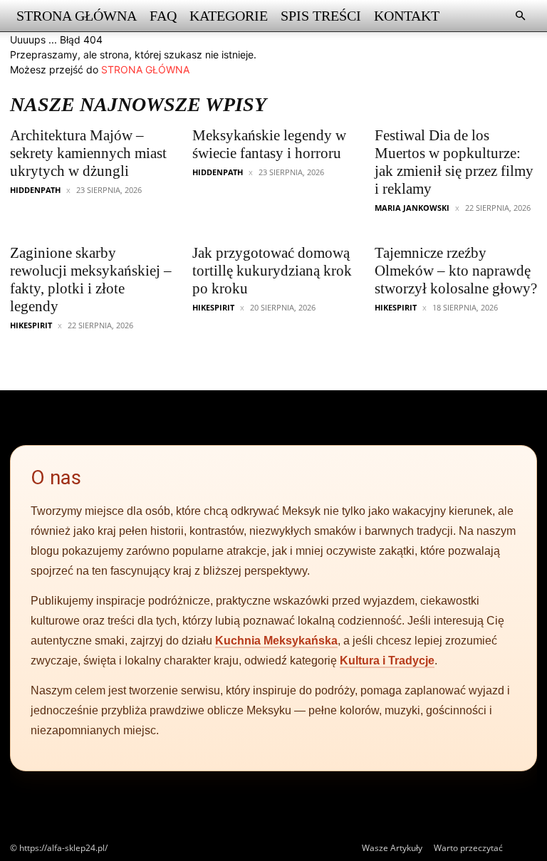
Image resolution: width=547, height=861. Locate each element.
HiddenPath (35, 189)
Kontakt (406, 16)
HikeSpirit (31, 325)
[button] (520, 16)
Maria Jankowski (412, 207)
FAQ (163, 16)
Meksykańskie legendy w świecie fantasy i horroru (269, 144)
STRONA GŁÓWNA (145, 69)
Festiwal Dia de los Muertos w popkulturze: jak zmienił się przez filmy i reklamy (454, 162)
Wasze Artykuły (392, 848)
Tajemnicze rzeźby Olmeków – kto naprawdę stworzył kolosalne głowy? (456, 270)
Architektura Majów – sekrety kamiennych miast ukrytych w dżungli (88, 153)
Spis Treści (321, 16)
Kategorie (228, 16)
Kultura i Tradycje (387, 660)
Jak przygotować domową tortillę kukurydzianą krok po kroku (272, 270)
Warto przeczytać (468, 848)
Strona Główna (76, 16)
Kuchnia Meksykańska (276, 641)
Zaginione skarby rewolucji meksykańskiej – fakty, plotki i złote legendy (91, 279)
